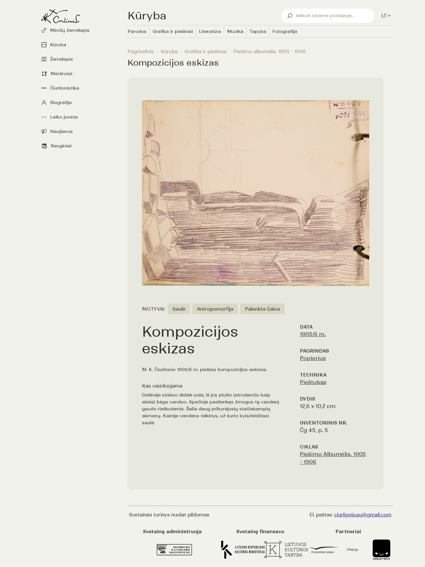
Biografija (61, 102)
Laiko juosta (64, 117)
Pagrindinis (141, 51)
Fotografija (284, 31)
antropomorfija (215, 309)
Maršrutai (61, 73)
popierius (313, 358)
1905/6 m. (313, 334)
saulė (178, 309)
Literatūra (210, 31)
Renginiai (61, 146)
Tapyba (258, 31)
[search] (328, 16)
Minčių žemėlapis (70, 30)
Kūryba (58, 44)
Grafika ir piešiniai (173, 31)
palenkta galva (262, 309)
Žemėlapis (61, 59)
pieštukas (313, 382)
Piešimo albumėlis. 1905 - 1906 (269, 51)
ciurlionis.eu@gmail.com (362, 515)
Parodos (137, 31)
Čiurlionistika (64, 88)
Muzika (235, 31)
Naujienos (61, 131)
